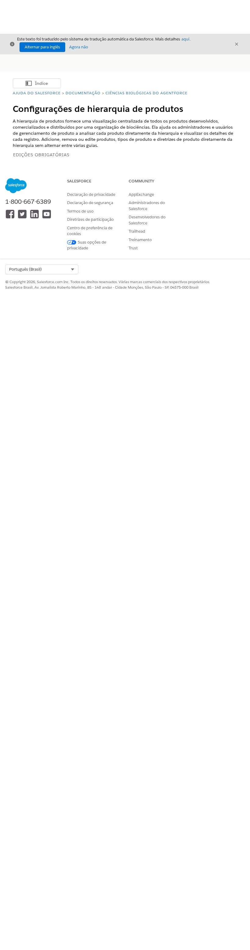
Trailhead (137, 231)
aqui (185, 39)
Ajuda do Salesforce (37, 93)
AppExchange (141, 194)
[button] (41, 269)
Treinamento (140, 239)
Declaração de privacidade (91, 194)
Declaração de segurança (90, 202)
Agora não (78, 47)
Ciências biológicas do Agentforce (146, 93)
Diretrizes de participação (90, 219)
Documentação (83, 93)
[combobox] (41, 269)
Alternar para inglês (42, 47)
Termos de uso (80, 211)
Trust (133, 248)
